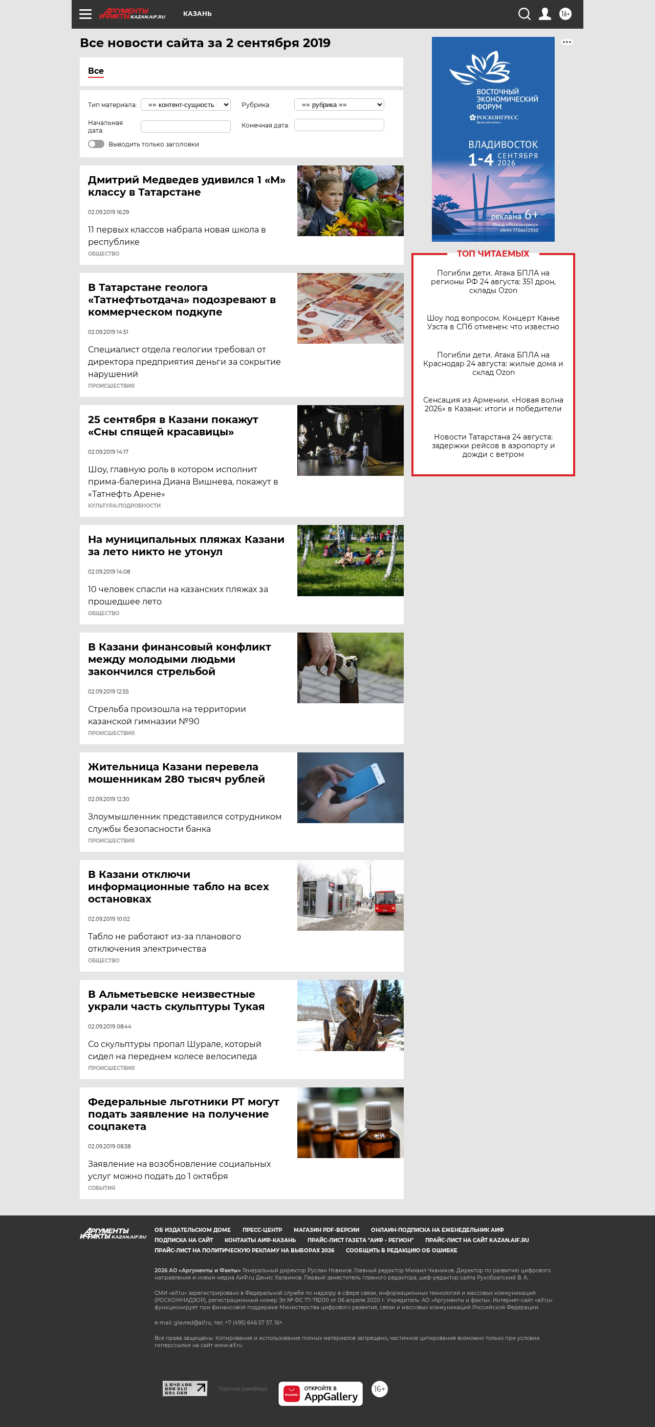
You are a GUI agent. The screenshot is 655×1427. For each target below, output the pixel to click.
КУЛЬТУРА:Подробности (124, 506)
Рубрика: (256, 105)
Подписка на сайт (184, 1240)
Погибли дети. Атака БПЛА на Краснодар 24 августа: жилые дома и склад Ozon (493, 364)
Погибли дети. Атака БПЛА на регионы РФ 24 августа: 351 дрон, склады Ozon (493, 282)
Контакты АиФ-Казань (260, 1240)
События (101, 1188)
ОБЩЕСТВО (103, 254)
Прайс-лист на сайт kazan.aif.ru (477, 1240)
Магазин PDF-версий (326, 1230)
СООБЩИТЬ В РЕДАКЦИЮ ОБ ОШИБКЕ (401, 1250)
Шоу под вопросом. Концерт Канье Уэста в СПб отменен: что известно (493, 322)
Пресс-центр (262, 1230)
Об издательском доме (193, 1230)
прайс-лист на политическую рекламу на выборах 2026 (244, 1250)
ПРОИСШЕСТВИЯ (111, 386)
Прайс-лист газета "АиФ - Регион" (360, 1240)
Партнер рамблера (243, 1389)
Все (96, 71)
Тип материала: (112, 105)
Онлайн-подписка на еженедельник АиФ (437, 1230)
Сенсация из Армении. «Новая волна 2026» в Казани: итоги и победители (493, 404)
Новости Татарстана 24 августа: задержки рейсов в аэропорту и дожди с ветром (493, 446)
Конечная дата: (266, 125)
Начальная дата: (105, 126)
